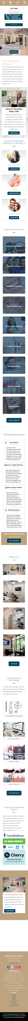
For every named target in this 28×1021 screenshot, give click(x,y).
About (14, 997)
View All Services (14, 420)
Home (14, 995)
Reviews (14, 1001)
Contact (14, 1003)
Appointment (14, 1005)
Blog (14, 999)
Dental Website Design (10, 1017)
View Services (14, 193)
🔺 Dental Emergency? (14, 12)
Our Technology (14, 793)
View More (14, 663)
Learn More (14, 52)
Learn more (14, 133)
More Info (14, 217)
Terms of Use (12, 1015)
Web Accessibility (20, 1015)
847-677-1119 (14, 10)
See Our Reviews (14, 540)
